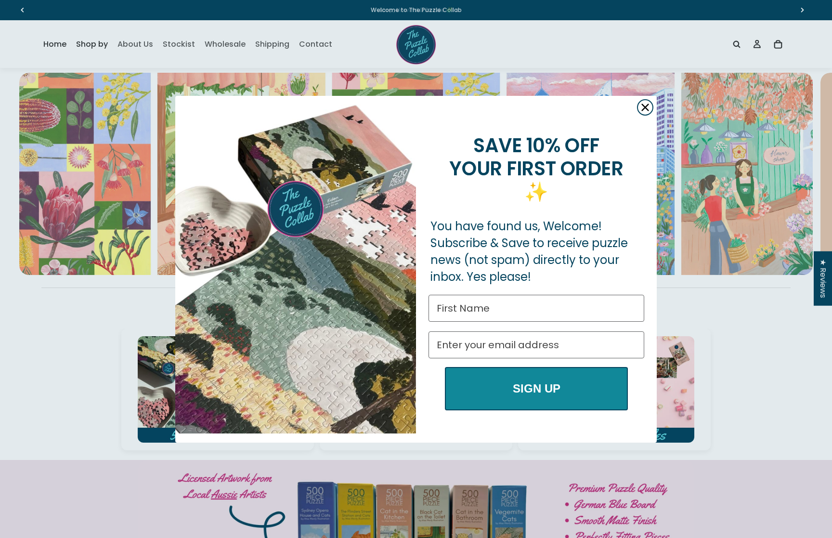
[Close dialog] (645, 107)
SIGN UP (536, 388)
